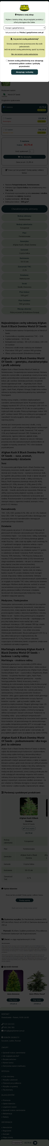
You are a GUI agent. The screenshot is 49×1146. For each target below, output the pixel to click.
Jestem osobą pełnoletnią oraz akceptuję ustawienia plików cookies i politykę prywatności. (25, 63)
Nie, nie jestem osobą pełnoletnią (24, 54)
